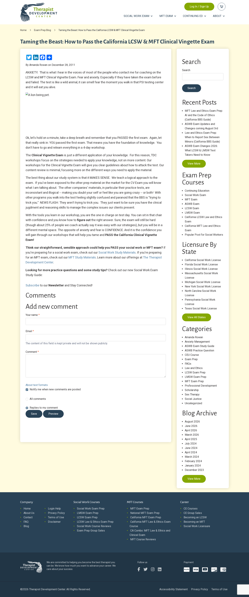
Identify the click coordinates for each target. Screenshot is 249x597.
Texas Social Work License (201, 308)
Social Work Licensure (197, 526)
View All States (197, 317)
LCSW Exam (192, 208)
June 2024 (191, 448)
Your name (33, 315)
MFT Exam (191, 199)
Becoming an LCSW (195, 517)
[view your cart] (221, 6)
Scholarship (192, 390)
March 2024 (192, 456)
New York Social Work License (203, 286)
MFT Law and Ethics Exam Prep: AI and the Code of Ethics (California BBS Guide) (204, 115)
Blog (26, 526)
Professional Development (201, 385)
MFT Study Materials (82, 257)
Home (23, 30)
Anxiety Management (197, 341)
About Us (29, 513)
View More (194, 163)
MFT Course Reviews (143, 539)
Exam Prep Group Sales (91, 530)
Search (186, 70)
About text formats (37, 385)
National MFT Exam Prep (145, 513)
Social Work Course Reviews (94, 526)
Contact (28, 517)
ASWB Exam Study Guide (199, 346)
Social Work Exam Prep (91, 508)
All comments (38, 398)
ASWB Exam (192, 203)
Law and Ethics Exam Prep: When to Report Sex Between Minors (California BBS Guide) (202, 137)
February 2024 (193, 461)
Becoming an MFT (194, 521)
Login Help (54, 508)
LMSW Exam (192, 212)
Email (30, 331)
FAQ (26, 521)
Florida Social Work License (201, 264)
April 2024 (191, 452)
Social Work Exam (195, 195)
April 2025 (191, 439)
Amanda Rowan (194, 337)
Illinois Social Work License (201, 268)
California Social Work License (203, 260)
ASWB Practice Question (199, 350)
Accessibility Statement (173, 589)
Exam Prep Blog (42, 30)
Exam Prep (191, 359)
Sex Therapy (192, 394)
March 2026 (192, 434)
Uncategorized (193, 403)
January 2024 (193, 465)
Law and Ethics (194, 368)
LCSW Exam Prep (195, 372)
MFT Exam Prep (194, 381)
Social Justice (193, 398)
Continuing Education (197, 190)
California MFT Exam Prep (145, 517)
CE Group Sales (193, 513)
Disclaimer (54, 521)
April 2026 (191, 430)
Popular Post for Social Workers (204, 234)
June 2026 (191, 426)
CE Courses (191, 508)
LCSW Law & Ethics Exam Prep (95, 521)
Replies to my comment (44, 407)
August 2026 (192, 421)
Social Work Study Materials (117, 252)
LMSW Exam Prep (195, 376)
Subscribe (32, 285)
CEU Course (192, 354)
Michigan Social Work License (202, 282)
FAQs (188, 363)
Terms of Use (56, 517)
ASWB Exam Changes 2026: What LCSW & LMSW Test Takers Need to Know (201, 150)
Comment (32, 351)
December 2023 (194, 470)
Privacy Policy (56, 513)
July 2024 (190, 443)
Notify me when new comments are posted (55, 389)
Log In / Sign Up (199, 6)
